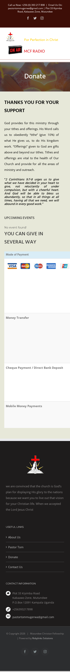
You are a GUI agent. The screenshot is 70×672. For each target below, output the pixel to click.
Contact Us (15, 567)
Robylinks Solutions (42, 638)
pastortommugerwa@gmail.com (33, 617)
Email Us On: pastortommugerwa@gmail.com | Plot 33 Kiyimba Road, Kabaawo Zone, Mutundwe (35, 8)
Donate (13, 557)
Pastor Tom (16, 547)
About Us (14, 537)
